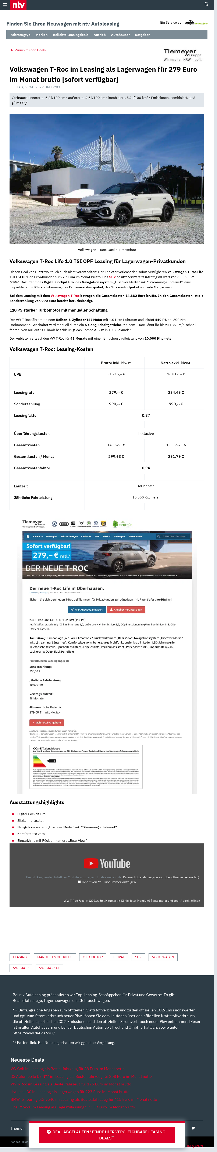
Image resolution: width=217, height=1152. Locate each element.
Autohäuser (120, 35)
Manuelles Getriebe (54, 957)
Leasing (20, 957)
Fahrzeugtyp (21, 35)
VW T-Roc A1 (49, 968)
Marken (42, 35)
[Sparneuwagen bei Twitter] (193, 1128)
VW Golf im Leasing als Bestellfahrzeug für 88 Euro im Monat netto (68, 1068)
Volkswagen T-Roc (65, 295)
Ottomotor (93, 957)
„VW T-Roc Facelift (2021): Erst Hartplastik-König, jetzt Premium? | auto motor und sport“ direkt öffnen (132, 901)
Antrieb (100, 35)
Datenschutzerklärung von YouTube (161, 877)
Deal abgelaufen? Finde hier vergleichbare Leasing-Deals (109, 1135)
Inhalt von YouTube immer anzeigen (109, 882)
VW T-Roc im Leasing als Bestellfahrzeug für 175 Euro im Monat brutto (71, 1084)
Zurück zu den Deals (30, 50)
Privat (119, 957)
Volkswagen (163, 957)
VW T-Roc (21, 968)
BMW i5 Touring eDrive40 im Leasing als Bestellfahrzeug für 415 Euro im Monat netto (84, 1099)
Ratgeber (142, 35)
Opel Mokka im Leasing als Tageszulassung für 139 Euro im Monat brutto (73, 1107)
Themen (18, 1128)
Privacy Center (194, 1146)
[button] (18, 5)
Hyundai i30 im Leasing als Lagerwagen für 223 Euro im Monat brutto (70, 1091)
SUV (138, 957)
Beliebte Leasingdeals (70, 35)
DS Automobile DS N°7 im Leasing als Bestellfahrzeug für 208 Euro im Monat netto (81, 1076)
